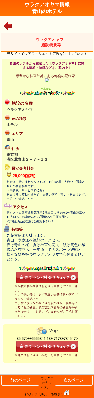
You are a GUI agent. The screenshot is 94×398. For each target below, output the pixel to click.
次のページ (74, 380)
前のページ (20, 380)
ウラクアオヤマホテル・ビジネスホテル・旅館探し (44, 386)
